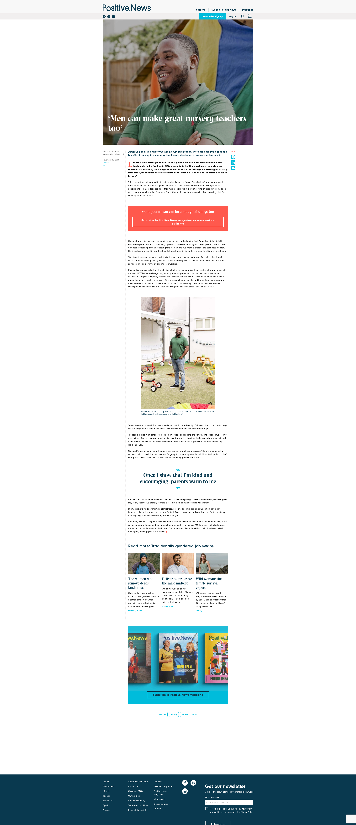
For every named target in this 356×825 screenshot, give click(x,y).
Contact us (133, 786)
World (139, 611)
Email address (212, 797)
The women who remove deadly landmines (140, 583)
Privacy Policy (246, 812)
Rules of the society (137, 810)
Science (106, 796)
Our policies (134, 796)
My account (159, 799)
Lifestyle (106, 791)
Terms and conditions (138, 805)
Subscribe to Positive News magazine (178, 695)
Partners (158, 781)
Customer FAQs (135, 791)
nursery (173, 714)
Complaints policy (136, 800)
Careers (157, 808)
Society (105, 162)
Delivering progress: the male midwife (177, 581)
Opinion (106, 805)
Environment (108, 786)
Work (194, 714)
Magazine (247, 9)
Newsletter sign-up (212, 16)
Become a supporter (163, 786)
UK (104, 165)
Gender (162, 714)
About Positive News (138, 781)
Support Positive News (224, 9)
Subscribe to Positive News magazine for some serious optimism (177, 221)
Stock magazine (161, 804)
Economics (108, 800)
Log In (232, 16)
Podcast (106, 810)
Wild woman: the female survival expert (209, 583)
